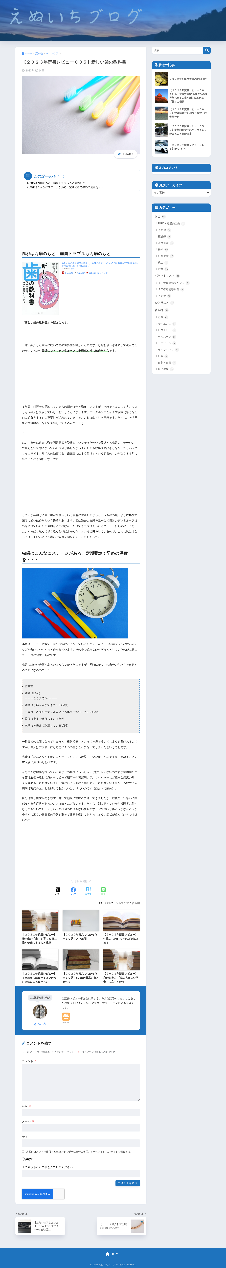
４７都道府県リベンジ (173, 282)
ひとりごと (164, 302)
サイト (26, 1136)
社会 (162, 356)
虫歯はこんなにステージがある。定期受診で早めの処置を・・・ (67, 187)
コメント (29, 1061)
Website (65, 1022)
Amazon (81, 273)
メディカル (166, 343)
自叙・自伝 (166, 362)
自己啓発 (165, 369)
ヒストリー (166, 330)
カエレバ (74, 269)
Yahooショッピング (98, 273)
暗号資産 (165, 243)
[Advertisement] (81, 217)
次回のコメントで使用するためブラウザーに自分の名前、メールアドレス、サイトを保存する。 (79, 1151)
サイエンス (167, 323)
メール (28, 1121)
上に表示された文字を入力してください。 (48, 1167)
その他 (164, 230)
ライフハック (168, 349)
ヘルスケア (122, 903)
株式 (163, 249)
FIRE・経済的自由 (171, 223)
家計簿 (164, 236)
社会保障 (165, 256)
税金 (163, 262)
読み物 (136, 903)
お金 (160, 216)
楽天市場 (69, 273)
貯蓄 (163, 269)
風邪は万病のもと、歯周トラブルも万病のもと (57, 182)
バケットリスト (167, 275)
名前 (26, 1106)
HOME (115, 1254)
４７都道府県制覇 (170, 289)
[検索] (207, 50)
